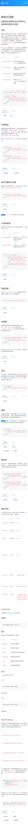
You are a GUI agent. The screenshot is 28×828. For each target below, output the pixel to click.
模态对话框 (7, 17)
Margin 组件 (23, 186)
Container (11, 294)
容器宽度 (5, 288)
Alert (14, 816)
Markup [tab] (13, 110)
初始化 (3, 618)
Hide (2, 698)
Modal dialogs (7, 720)
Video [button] (13, 446)
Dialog (6, 816)
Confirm (6, 820)
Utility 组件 (9, 378)
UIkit (7, 3)
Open (5, 115)
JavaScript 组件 (12, 613)
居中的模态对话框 (8, 182)
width (8, 349)
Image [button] (5, 446)
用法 (3, 30)
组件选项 (5, 509)
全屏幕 (4, 322)
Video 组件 (11, 421)
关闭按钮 (5, 125)
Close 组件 (6, 138)
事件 (2, 632)
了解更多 (16, 514)
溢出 (3, 371)
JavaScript (5, 609)
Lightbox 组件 (20, 414)
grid (5, 349)
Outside (16, 173)
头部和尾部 (5, 223)
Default (6, 173)
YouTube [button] (6, 450)
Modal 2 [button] (15, 499)
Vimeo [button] (15, 450)
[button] (25, 3)
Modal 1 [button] (6, 499)
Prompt (16, 820)
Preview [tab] (5, 110)
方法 (2, 672)
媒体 (3, 410)
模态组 (4, 460)
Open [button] (11, 115)
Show (2, 680)
